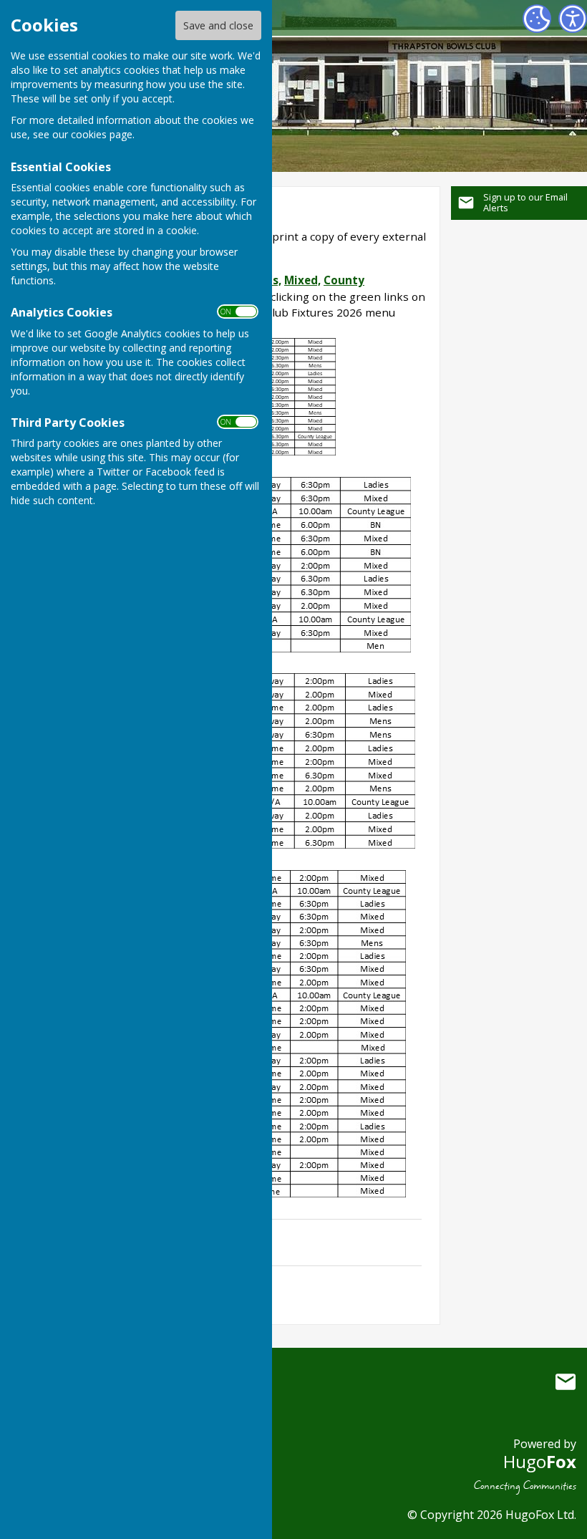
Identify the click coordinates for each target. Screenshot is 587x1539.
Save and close (218, 25)
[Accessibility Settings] (572, 18)
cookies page (101, 134)
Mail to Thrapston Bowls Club (565, 1381)
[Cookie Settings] (537, 18)
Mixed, (302, 280)
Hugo (539, 1461)
